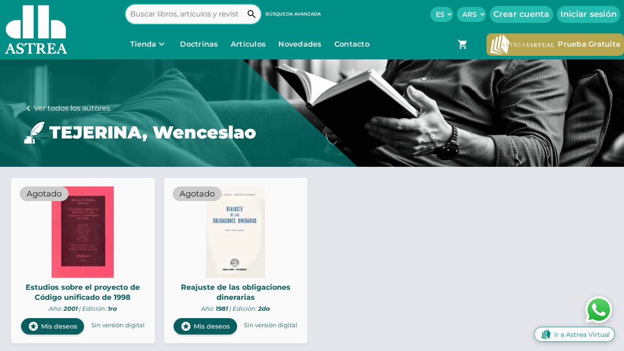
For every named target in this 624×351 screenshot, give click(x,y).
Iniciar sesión (589, 14)
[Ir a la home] (34, 29)
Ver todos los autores (72, 108)
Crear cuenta (521, 14)
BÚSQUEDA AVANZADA (293, 14)
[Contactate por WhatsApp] (599, 309)
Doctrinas (199, 44)
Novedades (300, 44)
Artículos (249, 44)
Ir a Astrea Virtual (582, 334)
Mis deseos (52, 326)
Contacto (352, 44)
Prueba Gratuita (589, 44)
